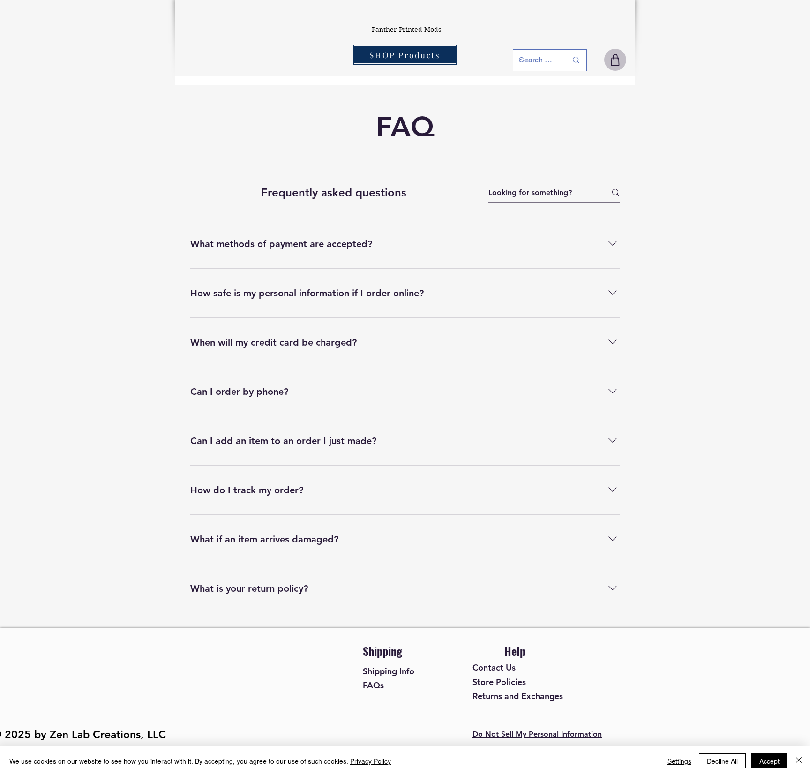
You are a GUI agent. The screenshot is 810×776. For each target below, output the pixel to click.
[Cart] (615, 60)
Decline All (722, 761)
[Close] (798, 760)
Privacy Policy (370, 761)
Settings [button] (679, 761)
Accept (769, 761)
